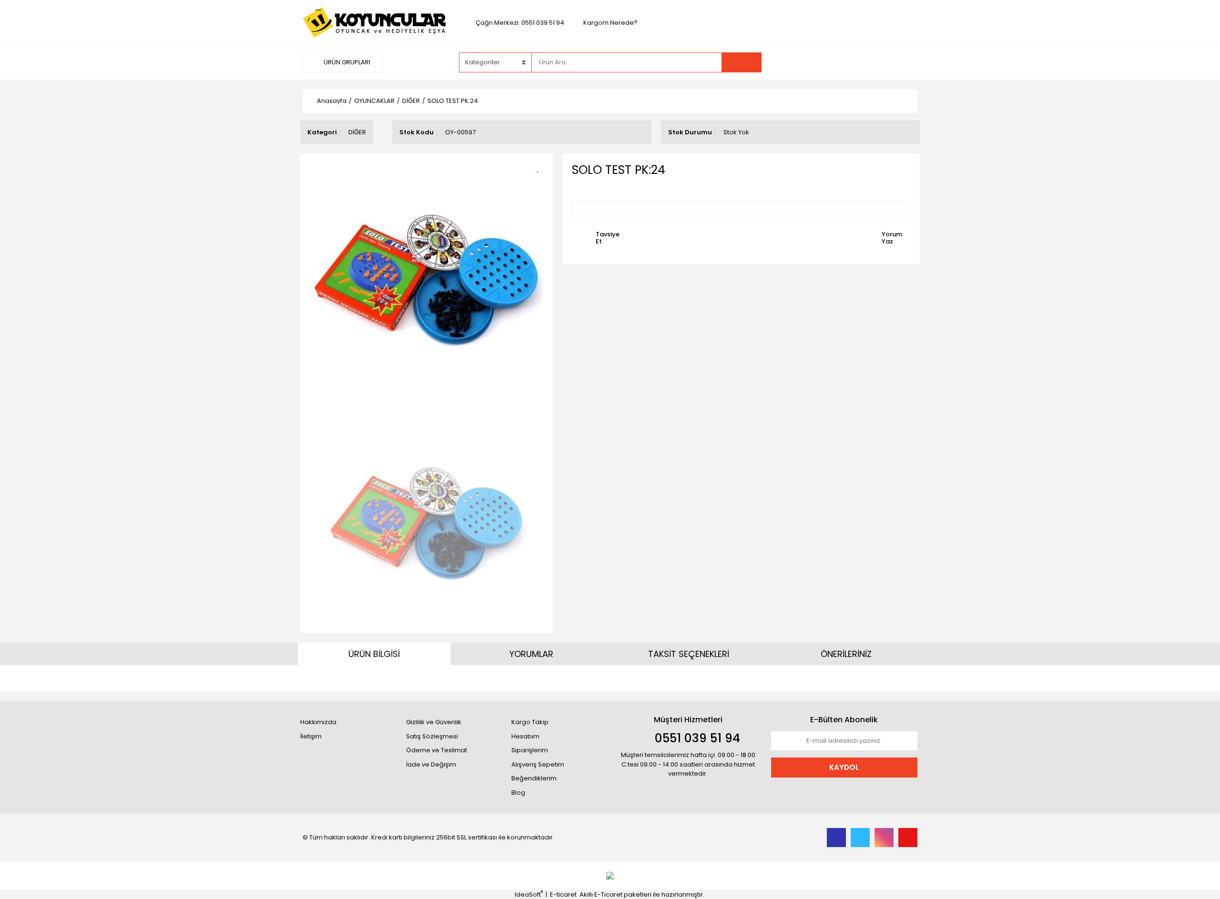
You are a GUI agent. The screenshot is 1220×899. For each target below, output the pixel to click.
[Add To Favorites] (541, 166)
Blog (518, 792)
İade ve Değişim (431, 764)
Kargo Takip (530, 722)
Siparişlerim (529, 750)
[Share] (541, 183)
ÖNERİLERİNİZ (846, 654)
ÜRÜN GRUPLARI (346, 62)
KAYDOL (844, 767)
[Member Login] (845, 61)
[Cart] (903, 62)
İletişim (311, 736)
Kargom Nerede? (610, 22)
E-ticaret (563, 894)
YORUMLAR (531, 654)
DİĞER (357, 132)
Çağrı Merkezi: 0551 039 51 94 (520, 22)
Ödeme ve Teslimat (436, 750)
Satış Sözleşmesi (432, 736)
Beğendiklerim (534, 778)
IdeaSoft (529, 894)
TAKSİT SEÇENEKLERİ (688, 654)
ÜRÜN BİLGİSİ (374, 654)
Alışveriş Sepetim (537, 764)
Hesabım (525, 736)
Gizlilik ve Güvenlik (433, 722)
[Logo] (374, 22)
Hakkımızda (318, 722)
